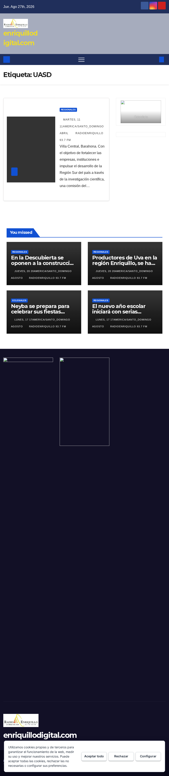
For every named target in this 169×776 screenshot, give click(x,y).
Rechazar (121, 756)
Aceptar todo (94, 756)
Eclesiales (19, 300)
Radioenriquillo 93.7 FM (47, 278)
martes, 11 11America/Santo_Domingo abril (82, 126)
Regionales (68, 109)
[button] (154, 59)
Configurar (148, 756)
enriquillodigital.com (40, 735)
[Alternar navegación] (81, 59)
